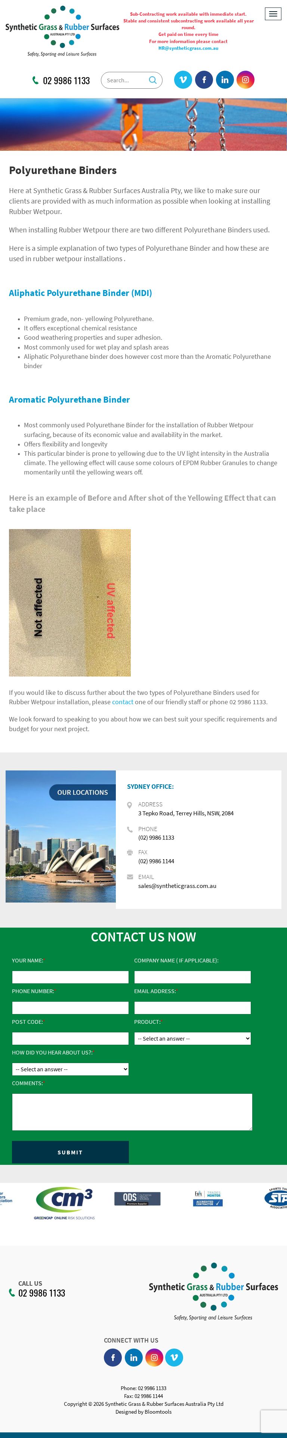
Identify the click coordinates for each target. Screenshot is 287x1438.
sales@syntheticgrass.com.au (177, 886)
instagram (245, 80)
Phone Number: (33, 991)
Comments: (27, 1083)
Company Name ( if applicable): (176, 960)
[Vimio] (183, 80)
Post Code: (27, 1021)
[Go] (153, 78)
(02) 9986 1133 (156, 837)
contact (122, 701)
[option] (36, 1207)
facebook (204, 80)
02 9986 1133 (66, 80)
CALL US (30, 1283)
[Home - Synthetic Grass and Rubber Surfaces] (62, 30)
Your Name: (27, 960)
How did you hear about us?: (52, 1052)
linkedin (225, 80)
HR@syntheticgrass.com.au (188, 48)
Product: (147, 1021)
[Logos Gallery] (36, 1203)
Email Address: (155, 991)
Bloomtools (158, 1411)
